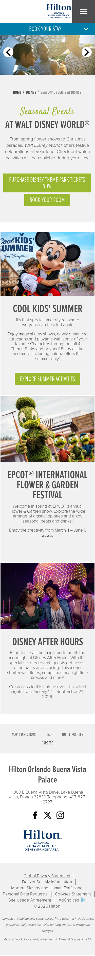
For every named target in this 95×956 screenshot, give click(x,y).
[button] (47, 29)
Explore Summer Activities (47, 379)
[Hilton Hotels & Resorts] (42, 840)
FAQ (49, 735)
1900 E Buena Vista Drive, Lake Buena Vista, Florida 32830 (46, 795)
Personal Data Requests (25, 894)
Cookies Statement (73, 894)
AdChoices (69, 900)
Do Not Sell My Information (47, 882)
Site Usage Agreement (29, 900)
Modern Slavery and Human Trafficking (47, 888)
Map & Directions (24, 735)
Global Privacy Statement (47, 876)
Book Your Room (47, 200)
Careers (47, 743)
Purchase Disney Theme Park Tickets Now (47, 183)
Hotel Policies (72, 735)
